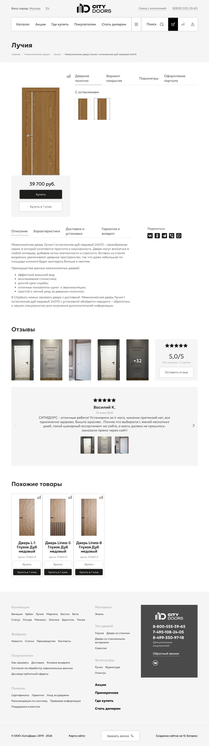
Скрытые (101, 648)
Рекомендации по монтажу (29, 700)
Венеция (17, 614)
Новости (16, 641)
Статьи (29, 641)
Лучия (40, 614)
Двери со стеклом (118, 633)
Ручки (99, 667)
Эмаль (99, 614)
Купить (41, 194)
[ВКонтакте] (150, 235)
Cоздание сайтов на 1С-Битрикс (177, 735)
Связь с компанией (152, 8)
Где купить (104, 701)
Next (193, 425)
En (47, 8)
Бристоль (68, 619)
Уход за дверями (58, 695)
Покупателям (22, 655)
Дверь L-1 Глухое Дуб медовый (27, 547)
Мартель (52, 614)
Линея (81, 619)
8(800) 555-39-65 (185, 8)
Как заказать (20, 662)
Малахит (40, 619)
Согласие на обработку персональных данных (42, 668)
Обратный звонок (166, 653)
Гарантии (38, 695)
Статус (15, 619)
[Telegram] (164, 235)
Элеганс (54, 619)
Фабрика (18, 634)
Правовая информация (65, 700)
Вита (75, 614)
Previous (15, 425)
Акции (100, 685)
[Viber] (171, 235)
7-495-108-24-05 (168, 632)
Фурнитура (112, 667)
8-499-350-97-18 (168, 637)
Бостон (65, 614)
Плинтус (100, 672)
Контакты (64, 641)
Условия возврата (58, 662)
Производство (46, 641)
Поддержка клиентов (25, 706)
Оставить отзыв (176, 372)
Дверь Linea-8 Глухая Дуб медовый (89, 547)
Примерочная (106, 693)
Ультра (27, 619)
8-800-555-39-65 (169, 626)
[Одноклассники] (157, 235)
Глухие (99, 633)
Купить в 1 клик (41, 206)
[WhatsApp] (178, 235)
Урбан (29, 614)
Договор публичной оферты (29, 673)
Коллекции (20, 607)
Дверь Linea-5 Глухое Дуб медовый (58, 547)
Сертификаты (20, 695)
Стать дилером (108, 708)
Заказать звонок (118, 736)
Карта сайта (77, 735)
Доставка (37, 662)
